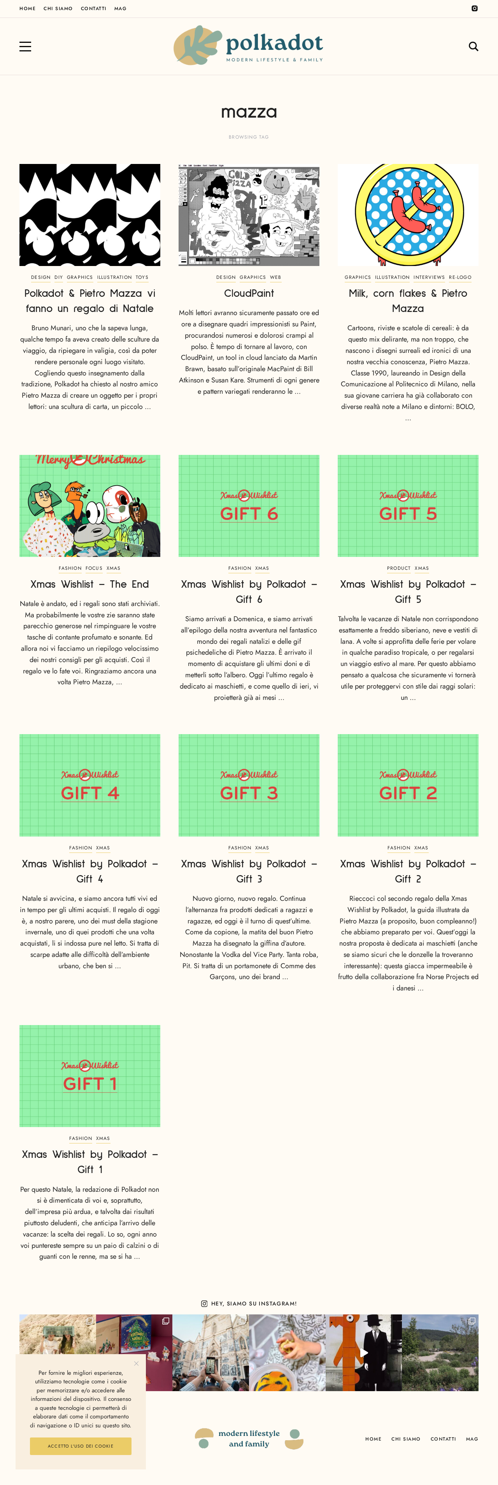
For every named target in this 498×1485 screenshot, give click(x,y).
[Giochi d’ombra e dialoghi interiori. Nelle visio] (364, 1352)
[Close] (136, 1364)
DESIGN (41, 277)
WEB (276, 277)
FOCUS (94, 568)
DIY (58, 277)
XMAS (114, 568)
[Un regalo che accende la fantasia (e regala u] (287, 1352)
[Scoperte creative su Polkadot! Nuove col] (210, 1352)
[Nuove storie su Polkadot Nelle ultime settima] (57, 1352)
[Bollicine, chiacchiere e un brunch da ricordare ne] (440, 1352)
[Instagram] (474, 8)
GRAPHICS (80, 277)
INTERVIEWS (429, 277)
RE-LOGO (460, 277)
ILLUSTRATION (114, 277)
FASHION (70, 568)
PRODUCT (399, 568)
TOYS (142, 277)
